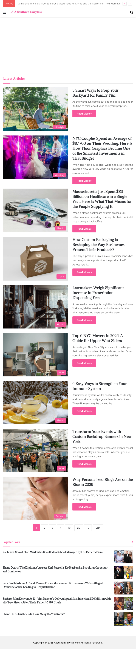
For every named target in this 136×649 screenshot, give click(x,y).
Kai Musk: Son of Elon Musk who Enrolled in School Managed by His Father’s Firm (53, 552)
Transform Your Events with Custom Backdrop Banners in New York (102, 436)
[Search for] (131, 13)
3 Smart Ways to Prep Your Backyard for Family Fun (95, 93)
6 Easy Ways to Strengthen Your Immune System (99, 386)
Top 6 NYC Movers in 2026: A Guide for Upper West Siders (97, 338)
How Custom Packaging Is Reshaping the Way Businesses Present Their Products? (98, 244)
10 (69, 527)
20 (78, 527)
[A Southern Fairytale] (25, 12)
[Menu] (4, 13)
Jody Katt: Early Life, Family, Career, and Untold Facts (46, 3)
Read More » (84, 113)
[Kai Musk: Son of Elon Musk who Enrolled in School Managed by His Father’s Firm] (123, 556)
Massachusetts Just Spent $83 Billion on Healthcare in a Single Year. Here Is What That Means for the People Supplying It (102, 199)
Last (98, 527)
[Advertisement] (68, 47)
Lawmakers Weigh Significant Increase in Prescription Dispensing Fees (98, 292)
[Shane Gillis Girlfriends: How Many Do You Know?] (123, 618)
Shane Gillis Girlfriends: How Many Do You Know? (34, 614)
